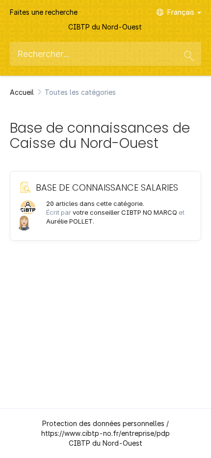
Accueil (22, 92)
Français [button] (181, 12)
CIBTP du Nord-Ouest (105, 27)
